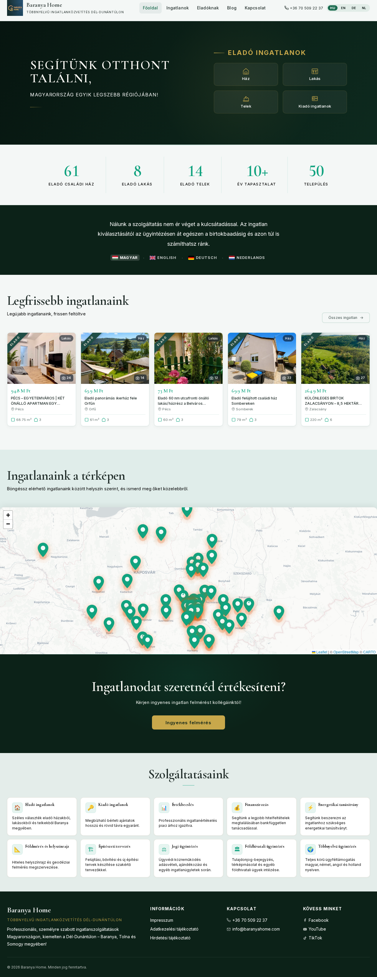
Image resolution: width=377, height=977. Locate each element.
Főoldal (150, 7)
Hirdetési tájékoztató (170, 937)
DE (354, 8)
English (166, 257)
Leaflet (321, 651)
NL (364, 8)
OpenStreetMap (346, 651)
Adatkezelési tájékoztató (174, 928)
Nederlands (251, 257)
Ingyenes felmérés (188, 722)
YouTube (317, 928)
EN (343, 8)
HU (332, 8)
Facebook (319, 920)
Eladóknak (208, 7)
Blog (232, 7)
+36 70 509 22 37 (249, 920)
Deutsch (206, 257)
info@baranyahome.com (256, 928)
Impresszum (161, 920)
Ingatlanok (177, 7)
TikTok (315, 937)
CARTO (369, 651)
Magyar (129, 257)
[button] (183, 599)
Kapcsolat (255, 7)
